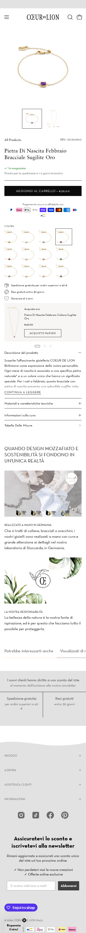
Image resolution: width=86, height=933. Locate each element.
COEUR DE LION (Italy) (28, 920)
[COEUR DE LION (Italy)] (43, 17)
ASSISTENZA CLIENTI (18, 784)
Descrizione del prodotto (21, 353)
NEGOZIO (10, 755)
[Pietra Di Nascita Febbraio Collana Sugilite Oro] (14, 322)
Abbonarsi (69, 885)
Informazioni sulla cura (20, 415)
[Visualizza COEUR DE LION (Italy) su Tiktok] (35, 815)
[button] (70, 17)
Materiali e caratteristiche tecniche (28, 403)
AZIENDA (10, 770)
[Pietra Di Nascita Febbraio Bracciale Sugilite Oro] (32, 119)
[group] (43, 4)
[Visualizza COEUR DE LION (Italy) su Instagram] (21, 815)
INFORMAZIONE (14, 799)
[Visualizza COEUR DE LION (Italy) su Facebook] (50, 815)
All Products (12, 140)
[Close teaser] (24, 920)
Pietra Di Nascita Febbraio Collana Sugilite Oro (50, 316)
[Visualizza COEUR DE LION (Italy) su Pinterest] (64, 815)
